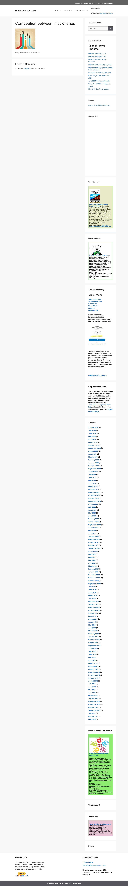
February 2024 (93, 489)
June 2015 (92, 687)
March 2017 (92, 631)
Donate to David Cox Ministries (99, 105)
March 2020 (92, 595)
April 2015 (92, 693)
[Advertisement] (100, 146)
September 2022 (94, 525)
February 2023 (93, 519)
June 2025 (92, 454)
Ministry (91, 308)
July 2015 (92, 684)
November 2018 (94, 610)
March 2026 (92, 442)
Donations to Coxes (82, 10)
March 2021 (92, 566)
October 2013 (93, 716)
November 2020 (94, 578)
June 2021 (92, 557)
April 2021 (92, 563)
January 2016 (93, 669)
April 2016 (92, 660)
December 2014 (94, 701)
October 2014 (93, 707)
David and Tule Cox (25, 10)
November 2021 (94, 542)
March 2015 (92, 696)
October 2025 (93, 445)
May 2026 (92, 436)
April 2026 (92, 439)
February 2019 (93, 601)
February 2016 (93, 666)
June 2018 (92, 616)
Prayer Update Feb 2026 (97, 56)
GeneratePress (76, 883)
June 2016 (92, 654)
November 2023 (94, 495)
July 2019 (92, 598)
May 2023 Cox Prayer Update (98, 89)
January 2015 (93, 699)
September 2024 (94, 469)
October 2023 (93, 498)
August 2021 (93, 551)
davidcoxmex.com (106, 13)
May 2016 (92, 657)
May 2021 (92, 560)
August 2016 (93, 648)
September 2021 (94, 548)
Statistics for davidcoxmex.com (94, 865)
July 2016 (92, 651)
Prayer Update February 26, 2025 (100, 65)
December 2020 (94, 575)
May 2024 (92, 480)
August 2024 (93, 472)
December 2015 (94, 672)
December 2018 (94, 607)
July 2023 (92, 507)
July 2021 (92, 554)
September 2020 (94, 584)
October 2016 (93, 643)
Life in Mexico (93, 306)
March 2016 (92, 663)
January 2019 (93, 604)
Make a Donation (108, 3)
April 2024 (92, 483)
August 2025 (93, 451)
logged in (27, 68)
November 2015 (94, 675)
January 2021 (93, 572)
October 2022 (93, 522)
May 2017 (91, 625)
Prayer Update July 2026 (97, 54)
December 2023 (94, 492)
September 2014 (94, 710)
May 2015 (92, 690)
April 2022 (92, 533)
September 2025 (94, 448)
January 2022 (93, 536)
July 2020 (92, 587)
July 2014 (92, 713)
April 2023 (92, 516)
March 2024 (92, 486)
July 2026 (92, 430)
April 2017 (92, 628)
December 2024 (94, 466)
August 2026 (93, 427)
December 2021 (94, 539)
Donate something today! (97, 375)
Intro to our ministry (97, 3)
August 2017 (93, 619)
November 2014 (94, 704)
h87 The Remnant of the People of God (100, 226)
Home (56, 10)
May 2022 (92, 531)
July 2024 (92, 475)
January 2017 (93, 637)
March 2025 (92, 457)
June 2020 (92, 589)
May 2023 (92, 513)
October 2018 (93, 613)
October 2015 (93, 678)
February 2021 (93, 569)
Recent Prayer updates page (83, 3)
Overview (67, 10)
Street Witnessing (95, 301)
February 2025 (93, 460)
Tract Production (94, 299)
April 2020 (92, 592)
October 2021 (93, 545)
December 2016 (94, 640)
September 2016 (94, 645)
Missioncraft (93, 310)
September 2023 (94, 501)
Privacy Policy (88, 862)
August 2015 (93, 681)
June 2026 (92, 433)
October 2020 (93, 581)
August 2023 (93, 504)
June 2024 (92, 477)
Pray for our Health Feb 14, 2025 (99, 73)
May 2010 (92, 719)
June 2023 (92, 510)
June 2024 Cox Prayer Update (99, 81)
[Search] (110, 28)
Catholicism (92, 304)
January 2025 (93, 463)
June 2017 (92, 622)
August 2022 (93, 528)
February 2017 (93, 634)
